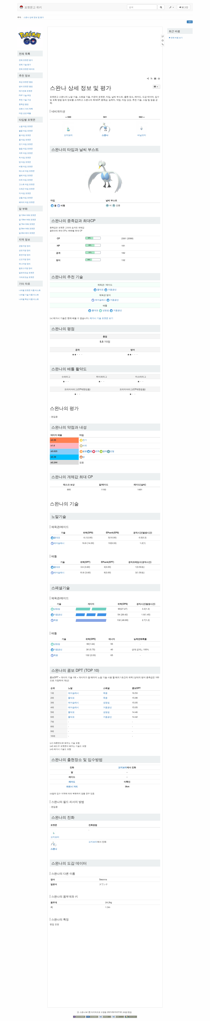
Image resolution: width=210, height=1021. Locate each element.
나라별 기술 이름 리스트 (29, 294)
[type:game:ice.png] (100, 310)
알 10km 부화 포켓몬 (27, 219)
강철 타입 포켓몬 (26, 197)
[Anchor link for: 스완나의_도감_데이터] (88, 863)
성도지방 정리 (24, 250)
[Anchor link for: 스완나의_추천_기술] (85, 276)
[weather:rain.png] (107, 205)
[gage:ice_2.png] (91, 608)
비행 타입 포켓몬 (26, 166)
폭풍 (56, 620)
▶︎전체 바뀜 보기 (176, 37)
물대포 (100, 289)
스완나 (105, 135)
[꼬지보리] (68, 126)
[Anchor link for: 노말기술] (68, 516)
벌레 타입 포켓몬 (26, 175)
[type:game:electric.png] (81, 439)
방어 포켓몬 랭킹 (26, 86)
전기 (85, 439)
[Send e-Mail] (155, 78)
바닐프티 (141, 135)
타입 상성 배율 (25, 113)
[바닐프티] (142, 126)
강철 (112, 451)
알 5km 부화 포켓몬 (27, 228)
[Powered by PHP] (92, 1016)
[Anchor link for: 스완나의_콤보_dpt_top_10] (101, 670)
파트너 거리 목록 (26, 108)
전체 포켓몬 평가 (26, 60)
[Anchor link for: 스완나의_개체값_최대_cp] (95, 476)
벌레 (105, 451)
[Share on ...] (148, 78)
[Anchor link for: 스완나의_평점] (76, 328)
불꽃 (85, 451)
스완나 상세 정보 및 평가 (34, 17)
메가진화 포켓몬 (25, 90)
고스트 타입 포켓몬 (27, 184)
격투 (97, 451)
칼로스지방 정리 (25, 268)
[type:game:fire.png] (81, 451)
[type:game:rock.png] (81, 445)
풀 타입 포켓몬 (25, 139)
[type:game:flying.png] (58, 205)
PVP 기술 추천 (25, 95)
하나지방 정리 (24, 263)
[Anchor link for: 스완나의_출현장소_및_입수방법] (104, 759)
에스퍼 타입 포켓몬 (27, 170)
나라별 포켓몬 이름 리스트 (30, 290)
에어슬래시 (100, 299)
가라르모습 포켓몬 (26, 277)
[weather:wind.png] (113, 205)
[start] (30, 36)
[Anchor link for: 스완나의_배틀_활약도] (88, 369)
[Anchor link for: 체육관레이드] (70, 526)
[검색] (161, 7)
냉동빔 (106, 310)
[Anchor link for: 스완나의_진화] (76, 817)
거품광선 (112, 289)
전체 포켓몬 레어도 (27, 69)
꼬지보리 (68, 135)
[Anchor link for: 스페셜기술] (71, 587)
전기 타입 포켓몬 (26, 144)
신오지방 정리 (24, 259)
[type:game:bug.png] (101, 451)
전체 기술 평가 (25, 64)
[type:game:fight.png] (93, 451)
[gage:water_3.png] (91, 614)
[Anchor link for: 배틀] (58, 556)
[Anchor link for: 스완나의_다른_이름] (76, 873)
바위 (85, 445)
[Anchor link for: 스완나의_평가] (81, 408)
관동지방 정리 (24, 245)
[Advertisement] (30, 349)
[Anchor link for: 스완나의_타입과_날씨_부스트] (101, 149)
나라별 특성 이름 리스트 (29, 299)
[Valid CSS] (118, 1016)
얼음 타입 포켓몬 (26, 148)
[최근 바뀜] (151, 78)
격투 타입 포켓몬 (26, 153)
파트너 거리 (72, 786)
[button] (171, 7)
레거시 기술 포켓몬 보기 (101, 318)
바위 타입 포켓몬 (26, 179)
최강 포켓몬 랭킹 (26, 82)
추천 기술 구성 (25, 99)
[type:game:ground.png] (81, 456)
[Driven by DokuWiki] (131, 1016)
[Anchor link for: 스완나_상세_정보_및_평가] (114, 87)
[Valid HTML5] (105, 1016)
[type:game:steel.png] (108, 451)
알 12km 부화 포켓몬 (27, 215)
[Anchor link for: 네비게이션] (66, 111)
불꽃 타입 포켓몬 (26, 130)
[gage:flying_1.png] (91, 619)
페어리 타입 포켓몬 (27, 202)
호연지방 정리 (24, 254)
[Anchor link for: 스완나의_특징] (70, 919)
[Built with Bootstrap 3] (79, 1016)
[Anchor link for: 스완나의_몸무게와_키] (79, 896)
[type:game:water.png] (52, 205)
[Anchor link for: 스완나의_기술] (81, 503)
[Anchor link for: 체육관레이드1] (70, 598)
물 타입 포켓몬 (25, 135)
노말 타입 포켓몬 (26, 126)
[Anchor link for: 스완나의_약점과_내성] (88, 427)
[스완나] (105, 126)
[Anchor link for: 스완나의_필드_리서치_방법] (85, 801)
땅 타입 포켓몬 (25, 162)
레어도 (72, 781)
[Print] (158, 78)
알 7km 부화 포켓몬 (27, 224)
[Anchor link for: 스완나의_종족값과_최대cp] (97, 220)
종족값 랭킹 (24, 104)
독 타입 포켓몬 (25, 157)
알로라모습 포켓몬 (26, 272)
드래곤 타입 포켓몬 (27, 188)
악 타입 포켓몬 (25, 193)
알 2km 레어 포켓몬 (27, 233)
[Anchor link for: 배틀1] (58, 633)
